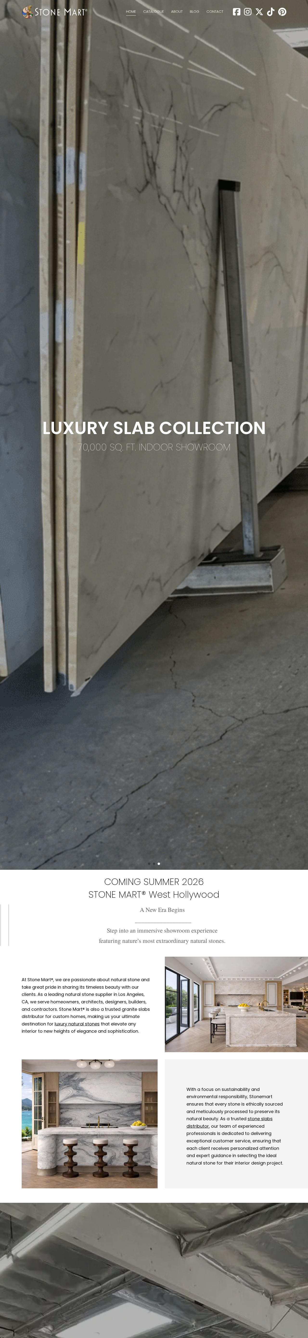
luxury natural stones (77, 1024)
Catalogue (153, 11)
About (177, 11)
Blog (194, 11)
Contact (214, 11)
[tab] (149, 864)
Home (131, 11)
